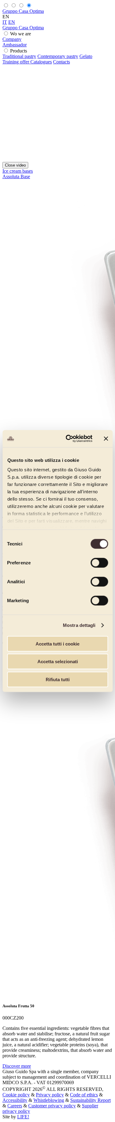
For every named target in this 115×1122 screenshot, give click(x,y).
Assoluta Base (16, 176)
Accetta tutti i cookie (57, 643)
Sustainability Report (90, 1100)
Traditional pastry (19, 56)
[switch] (99, 562)
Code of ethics (84, 1094)
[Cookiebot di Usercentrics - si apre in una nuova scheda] (68, 439)
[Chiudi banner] (106, 439)
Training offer (16, 61)
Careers (14, 1105)
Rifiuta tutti (58, 679)
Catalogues (41, 61)
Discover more (16, 1066)
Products (18, 50)
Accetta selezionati (57, 661)
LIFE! (23, 1116)
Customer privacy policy (52, 1105)
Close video (15, 165)
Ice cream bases (17, 171)
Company (11, 39)
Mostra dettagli (79, 625)
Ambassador (14, 44)
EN (11, 22)
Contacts (61, 61)
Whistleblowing (48, 1100)
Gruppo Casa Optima (23, 11)
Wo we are (20, 33)
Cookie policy (16, 1094)
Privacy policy (50, 1094)
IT (4, 22)
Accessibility (14, 1100)
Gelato (85, 56)
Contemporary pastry (57, 56)
